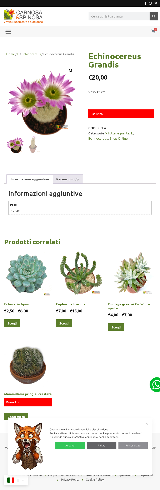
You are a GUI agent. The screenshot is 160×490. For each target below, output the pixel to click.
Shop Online (119, 138)
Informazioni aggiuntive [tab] (30, 179)
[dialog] (80, 446)
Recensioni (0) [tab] (67, 179)
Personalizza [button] (133, 445)
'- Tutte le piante (117, 133)
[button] (8, 31)
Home (10, 54)
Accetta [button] (70, 445)
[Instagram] (150, 3)
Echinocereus (31, 54)
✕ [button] (146, 424)
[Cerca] (154, 16)
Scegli (12, 323)
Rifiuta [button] (101, 445)
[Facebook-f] (145, 3)
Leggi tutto (16, 416)
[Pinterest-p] (155, 3)
